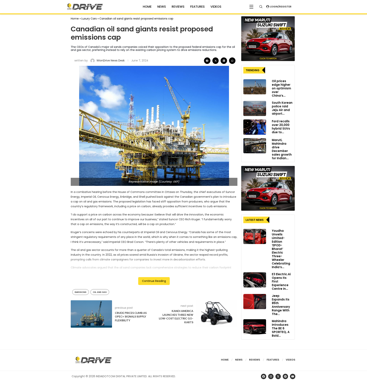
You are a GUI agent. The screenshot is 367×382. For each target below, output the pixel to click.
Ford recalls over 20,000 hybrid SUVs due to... (281, 126)
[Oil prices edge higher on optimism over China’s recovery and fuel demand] (254, 87)
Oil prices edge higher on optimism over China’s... (281, 88)
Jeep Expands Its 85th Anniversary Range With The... (281, 305)
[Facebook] (263, 376)
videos (215, 6)
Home (75, 18)
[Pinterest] (285, 376)
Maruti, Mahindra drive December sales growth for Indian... (282, 149)
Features (197, 6)
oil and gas (100, 292)
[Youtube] (292, 376)
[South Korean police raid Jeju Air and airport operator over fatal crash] (254, 108)
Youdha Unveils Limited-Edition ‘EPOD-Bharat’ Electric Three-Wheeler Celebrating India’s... (281, 249)
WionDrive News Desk (111, 60)
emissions (80, 292)
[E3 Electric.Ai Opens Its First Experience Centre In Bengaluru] (254, 280)
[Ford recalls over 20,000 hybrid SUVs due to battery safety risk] (254, 127)
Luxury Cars (89, 18)
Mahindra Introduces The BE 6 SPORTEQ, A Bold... (281, 328)
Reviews (178, 6)
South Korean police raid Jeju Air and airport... (282, 108)
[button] (207, 60)
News (161, 6)
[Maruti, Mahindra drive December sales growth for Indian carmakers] (254, 145)
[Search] (260, 7)
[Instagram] (271, 376)
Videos (290, 360)
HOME (147, 6)
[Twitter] (278, 376)
